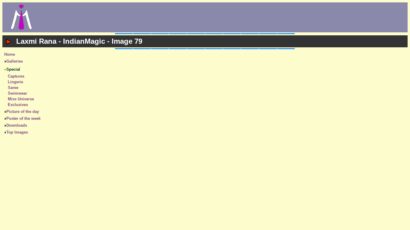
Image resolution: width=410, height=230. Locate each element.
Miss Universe (21, 99)
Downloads (16, 125)
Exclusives (18, 104)
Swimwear (17, 93)
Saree (13, 87)
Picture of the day (22, 111)
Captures (16, 76)
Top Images (17, 132)
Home (9, 54)
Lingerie (15, 82)
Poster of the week (23, 118)
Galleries (14, 61)
